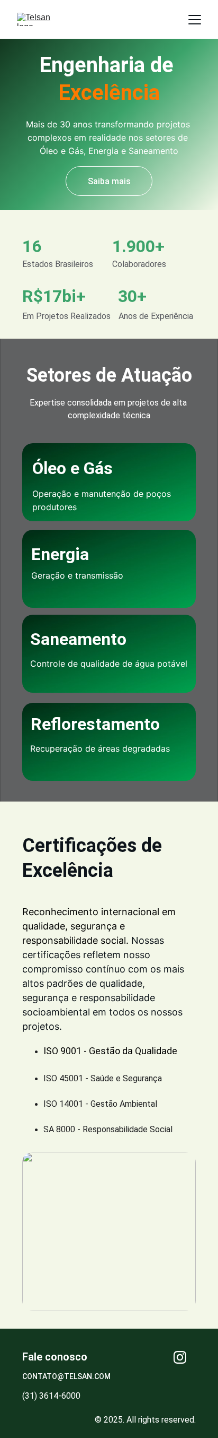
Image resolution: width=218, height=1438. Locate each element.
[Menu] (194, 19)
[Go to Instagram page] (180, 1357)
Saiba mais (109, 181)
